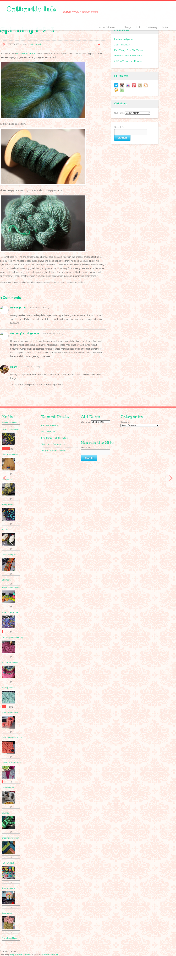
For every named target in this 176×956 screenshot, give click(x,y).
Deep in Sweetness (10, 454)
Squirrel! (5, 813)
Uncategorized (34, 44)
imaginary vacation (10, 838)
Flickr (138, 27)
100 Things (125, 27)
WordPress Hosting (49, 954)
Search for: (119, 127)
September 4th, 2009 (39, 308)
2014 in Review (122, 44)
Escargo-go (7, 913)
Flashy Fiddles (8, 505)
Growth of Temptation (11, 763)
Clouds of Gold (8, 788)
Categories (125, 422)
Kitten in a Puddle (10, 612)
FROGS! (5, 530)
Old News (119, 113)
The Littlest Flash (9, 938)
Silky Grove (6, 580)
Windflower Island (10, 713)
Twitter (165, 27)
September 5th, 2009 (52, 333)
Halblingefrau (18, 307)
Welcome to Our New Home (128, 55)
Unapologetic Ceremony (12, 637)
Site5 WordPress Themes (20, 954)
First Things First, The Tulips (128, 50)
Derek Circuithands (10, 429)
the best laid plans (123, 39)
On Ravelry (151, 27)
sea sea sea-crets (9, 422)
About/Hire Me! (107, 27)
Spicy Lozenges (8, 555)
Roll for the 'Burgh (10, 662)
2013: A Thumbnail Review (128, 61)
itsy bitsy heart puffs (11, 587)
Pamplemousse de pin (12, 738)
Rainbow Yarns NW (26, 53)
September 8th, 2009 (30, 367)
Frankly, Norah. (8, 687)
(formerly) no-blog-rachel (25, 333)
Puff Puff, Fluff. (8, 863)
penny (13, 367)
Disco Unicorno (8, 888)
